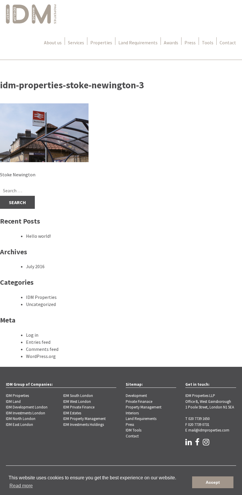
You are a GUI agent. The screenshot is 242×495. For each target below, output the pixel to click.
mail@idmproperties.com (208, 430)
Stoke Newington (17, 175)
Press (190, 42)
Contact (228, 42)
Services (76, 42)
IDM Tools (133, 430)
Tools (207, 42)
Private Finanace (139, 401)
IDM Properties (41, 297)
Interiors (132, 413)
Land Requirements (138, 42)
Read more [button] (21, 485)
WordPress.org (41, 356)
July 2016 (35, 266)
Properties (101, 42)
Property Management (143, 407)
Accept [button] (213, 482)
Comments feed (42, 349)
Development (136, 395)
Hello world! (38, 236)
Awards (171, 42)
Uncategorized (41, 304)
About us (53, 42)
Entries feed (38, 342)
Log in (32, 335)
